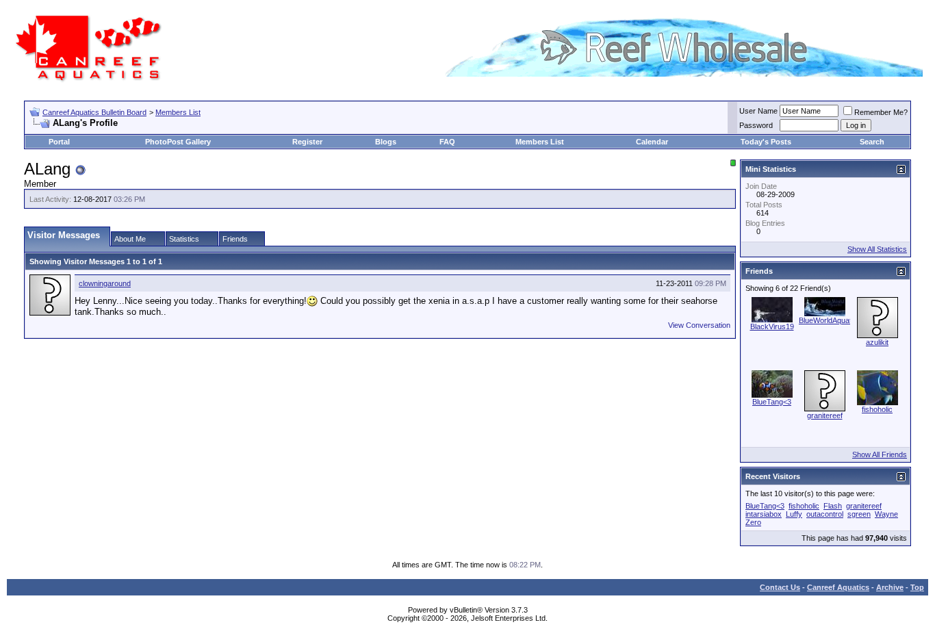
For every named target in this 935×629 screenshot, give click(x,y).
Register (307, 142)
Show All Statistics (877, 249)
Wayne (886, 514)
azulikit (877, 342)
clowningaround (105, 283)
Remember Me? (881, 112)
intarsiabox (763, 514)
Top (917, 587)
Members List (178, 112)
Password (756, 125)
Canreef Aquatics (838, 587)
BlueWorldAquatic (828, 320)
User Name (758, 111)
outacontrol (824, 514)
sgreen (859, 514)
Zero (753, 522)
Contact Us (780, 587)
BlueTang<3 (771, 402)
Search (872, 142)
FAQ (447, 142)
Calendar (652, 142)
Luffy (794, 514)
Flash (832, 506)
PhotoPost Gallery (178, 142)
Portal (59, 142)
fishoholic (877, 409)
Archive (890, 587)
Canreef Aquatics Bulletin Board (94, 112)
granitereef (825, 415)
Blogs (385, 142)
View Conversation (699, 325)
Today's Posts (766, 142)
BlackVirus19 (772, 326)
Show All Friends (879, 454)
